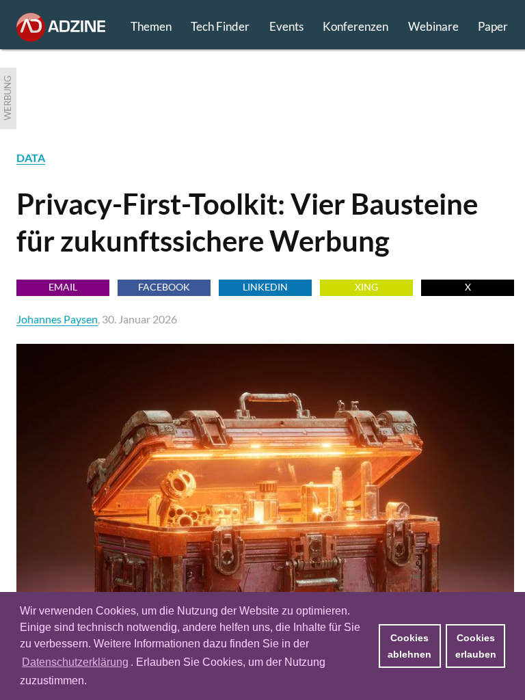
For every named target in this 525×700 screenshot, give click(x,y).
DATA (30, 157)
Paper (493, 26)
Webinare (433, 26)
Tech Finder (220, 26)
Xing (366, 287)
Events (286, 26)
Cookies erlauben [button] (475, 646)
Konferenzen (355, 26)
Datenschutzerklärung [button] (75, 662)
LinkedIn (265, 287)
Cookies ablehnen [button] (409, 646)
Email (63, 287)
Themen (151, 26)
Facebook (164, 287)
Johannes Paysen (57, 318)
